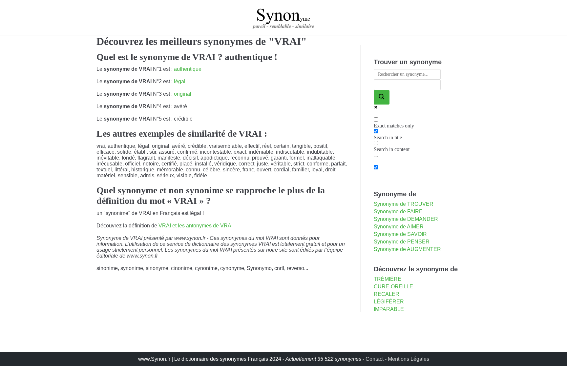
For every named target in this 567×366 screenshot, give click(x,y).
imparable (389, 309)
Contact (375, 359)
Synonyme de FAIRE (398, 211)
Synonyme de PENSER (402, 241)
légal (179, 81)
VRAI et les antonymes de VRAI (195, 225)
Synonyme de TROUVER (403, 204)
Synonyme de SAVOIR (400, 234)
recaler (386, 294)
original (182, 94)
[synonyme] (283, 17)
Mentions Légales (408, 359)
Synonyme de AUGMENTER (407, 249)
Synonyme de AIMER (399, 226)
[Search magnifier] (381, 97)
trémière (387, 279)
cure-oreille (393, 286)
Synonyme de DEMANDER (406, 219)
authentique (187, 69)
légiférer (389, 301)
